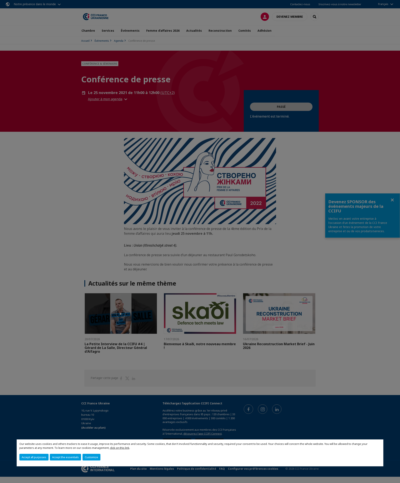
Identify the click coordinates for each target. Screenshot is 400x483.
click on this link (119, 448)
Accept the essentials (65, 457)
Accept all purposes (34, 457)
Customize (91, 457)
